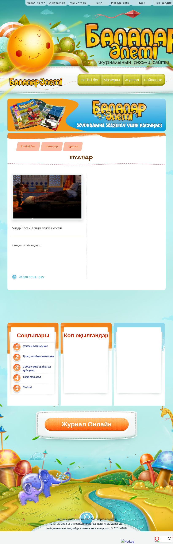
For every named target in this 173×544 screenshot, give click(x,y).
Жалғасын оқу (31, 277)
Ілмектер (52, 146)
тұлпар (73, 146)
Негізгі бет (28, 146)
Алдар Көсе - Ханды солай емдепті (37, 228)
